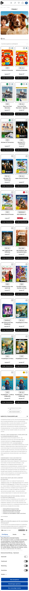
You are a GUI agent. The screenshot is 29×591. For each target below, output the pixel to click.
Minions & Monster (7, 70)
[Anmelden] (26, 3)
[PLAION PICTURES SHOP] (1, 7)
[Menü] (11, 2)
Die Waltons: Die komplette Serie (22, 251)
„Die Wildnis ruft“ (10, 484)
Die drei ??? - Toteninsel (22, 143)
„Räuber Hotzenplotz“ (16, 441)
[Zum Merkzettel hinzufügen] (10, 48)
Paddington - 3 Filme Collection (7, 395)
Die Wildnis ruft (21, 214)
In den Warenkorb (7, 78)
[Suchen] (15, 2)
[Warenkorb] (22, 2)
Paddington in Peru (22, 322)
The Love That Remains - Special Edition (21, 107)
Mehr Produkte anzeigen (14, 411)
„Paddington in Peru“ (5, 482)
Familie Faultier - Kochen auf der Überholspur (22, 287)
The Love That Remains (7, 107)
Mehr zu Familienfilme (9, 416)
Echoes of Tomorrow (7, 142)
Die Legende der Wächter (7, 251)
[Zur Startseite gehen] (4, 2)
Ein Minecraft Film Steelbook (7, 323)
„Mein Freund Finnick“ (16, 482)
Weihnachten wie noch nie (7, 287)
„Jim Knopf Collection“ (17, 443)
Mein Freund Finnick (21, 178)
